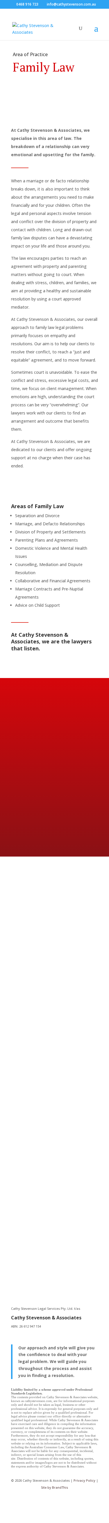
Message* (32, 1236)
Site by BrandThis (54, 1487)
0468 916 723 (27, 4)
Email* (29, 1214)
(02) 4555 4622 (65, 1036)
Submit (39, 1263)
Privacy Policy (84, 1480)
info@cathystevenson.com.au (44, 1085)
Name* (30, 1203)
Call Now (34, 815)
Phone (29, 1225)
